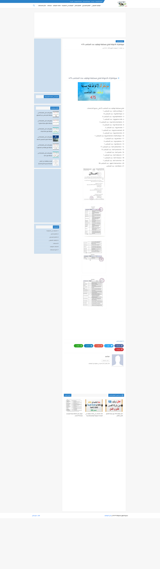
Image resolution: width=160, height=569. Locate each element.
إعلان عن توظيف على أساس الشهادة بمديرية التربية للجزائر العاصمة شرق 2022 (45, 163)
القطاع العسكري (86, 5)
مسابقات (49, 5)
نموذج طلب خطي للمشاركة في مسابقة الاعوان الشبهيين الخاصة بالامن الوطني (44, 139)
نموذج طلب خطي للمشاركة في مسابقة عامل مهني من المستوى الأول (44, 115)
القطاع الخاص (77, 5)
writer (121, 48)
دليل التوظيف (107, 515)
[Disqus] (94, 443)
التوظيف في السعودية (67, 5)
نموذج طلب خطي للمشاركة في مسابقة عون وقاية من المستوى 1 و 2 (44, 147)
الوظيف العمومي (96, 5)
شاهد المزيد (67, 395)
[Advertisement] (80, 24)
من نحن (92, 1)
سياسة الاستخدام (86, 1)
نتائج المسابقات (42, 5)
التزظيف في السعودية (52, 231)
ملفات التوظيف (57, 5)
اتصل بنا (71, 1)
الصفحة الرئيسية (99, 1)
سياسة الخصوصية (78, 1)
